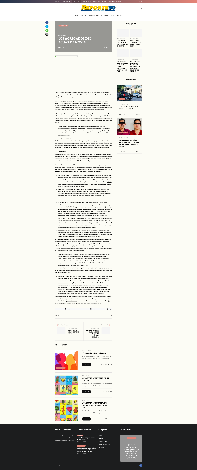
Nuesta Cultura (94, 15)
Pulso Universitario (107, 15)
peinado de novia (71, 301)
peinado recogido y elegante (96, 293)
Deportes (119, 15)
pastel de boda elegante (76, 256)
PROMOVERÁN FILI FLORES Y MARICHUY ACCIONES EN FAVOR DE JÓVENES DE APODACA (135, 67)
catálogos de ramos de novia (94, 171)
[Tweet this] (46, 26)
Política (83, 15)
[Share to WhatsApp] (46, 30)
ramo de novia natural (101, 154)
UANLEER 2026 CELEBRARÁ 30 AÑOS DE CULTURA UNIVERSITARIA (131, 453)
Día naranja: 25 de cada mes (94, 353)
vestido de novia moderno (93, 189)
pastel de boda (65, 105)
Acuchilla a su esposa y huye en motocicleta (128, 108)
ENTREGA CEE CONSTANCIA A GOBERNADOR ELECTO (135, 43)
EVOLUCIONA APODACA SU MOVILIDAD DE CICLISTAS (122, 43)
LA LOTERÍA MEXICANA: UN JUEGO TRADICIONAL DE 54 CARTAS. (94, 405)
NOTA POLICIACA (123, 132)
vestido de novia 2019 (90, 296)
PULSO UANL (131, 437)
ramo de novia (89, 109)
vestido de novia (68, 103)
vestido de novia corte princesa (96, 126)
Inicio (76, 15)
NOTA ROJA (122, 98)
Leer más (86, 364)
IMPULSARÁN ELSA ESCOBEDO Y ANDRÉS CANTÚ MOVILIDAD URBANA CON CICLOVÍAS (102, 1)
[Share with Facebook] (46, 22)
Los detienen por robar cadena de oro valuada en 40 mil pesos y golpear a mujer (129, 143)
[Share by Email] (46, 34)
